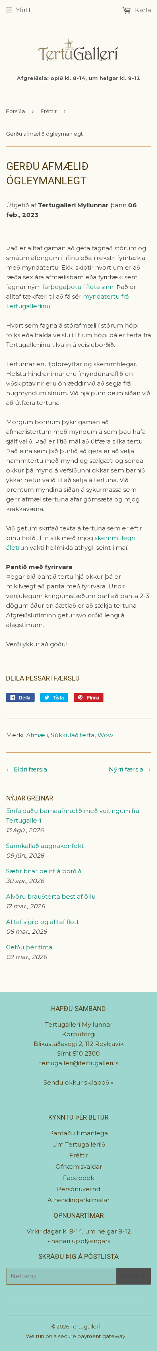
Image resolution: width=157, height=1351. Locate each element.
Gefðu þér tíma (29, 947)
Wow (105, 735)
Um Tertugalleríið (78, 1144)
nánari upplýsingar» (80, 1241)
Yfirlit (23, 10)
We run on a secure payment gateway (75, 1336)
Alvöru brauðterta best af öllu (50, 896)
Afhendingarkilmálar (78, 1200)
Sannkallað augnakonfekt (45, 846)
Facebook (78, 1178)
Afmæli (37, 735)
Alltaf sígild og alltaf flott (42, 922)
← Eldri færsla (26, 769)
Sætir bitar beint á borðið (43, 871)
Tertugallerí (85, 1326)
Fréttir (49, 111)
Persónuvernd (78, 1189)
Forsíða (15, 111)
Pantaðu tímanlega (78, 1133)
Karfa (142, 10)
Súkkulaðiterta (73, 735)
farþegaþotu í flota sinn (78, 287)
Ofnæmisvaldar (79, 1166)
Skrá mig (134, 1276)
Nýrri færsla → (130, 769)
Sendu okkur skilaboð (77, 1082)
